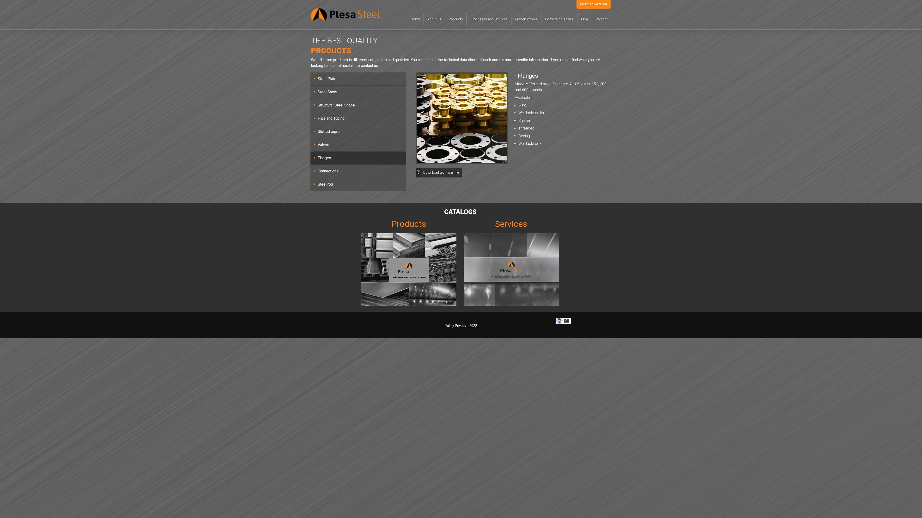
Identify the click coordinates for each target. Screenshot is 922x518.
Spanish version (593, 4)
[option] (462, 118)
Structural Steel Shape (336, 105)
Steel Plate (327, 79)
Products (456, 19)
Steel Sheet (327, 92)
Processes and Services (489, 19)
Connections (328, 171)
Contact (601, 19)
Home (415, 19)
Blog (584, 19)
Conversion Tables (559, 19)
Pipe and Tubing (331, 118)
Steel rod (325, 184)
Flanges (324, 158)
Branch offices (526, 19)
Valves (323, 144)
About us (434, 19)
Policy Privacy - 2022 (461, 326)
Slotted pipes (329, 131)
